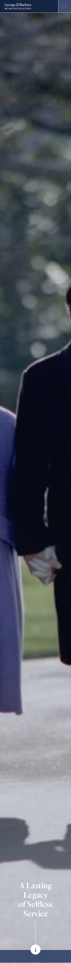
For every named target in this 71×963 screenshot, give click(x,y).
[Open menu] (64, 6)
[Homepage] (18, 6)
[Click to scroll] (36, 950)
